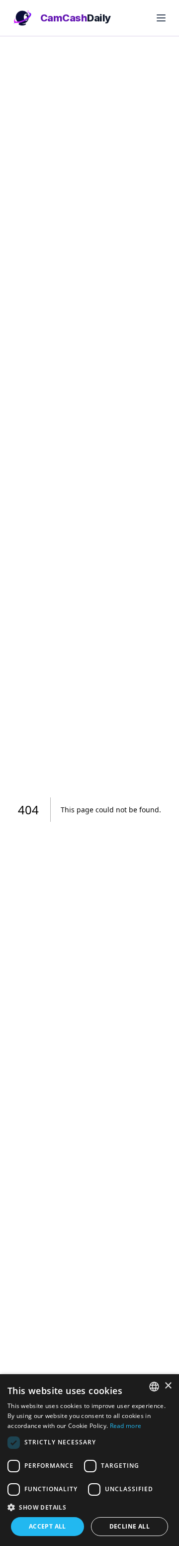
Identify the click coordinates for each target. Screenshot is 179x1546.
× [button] (168, 1386)
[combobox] (154, 1387)
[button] (89, 1507)
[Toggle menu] (161, 18)
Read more (126, 1425)
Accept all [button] (47, 1526)
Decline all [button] (129, 1526)
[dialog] (89, 1460)
